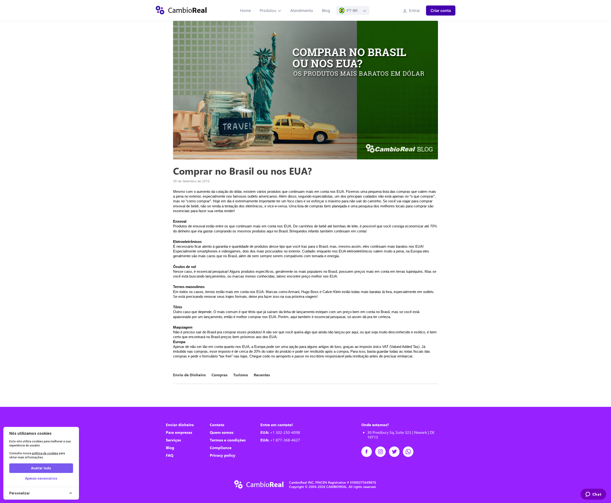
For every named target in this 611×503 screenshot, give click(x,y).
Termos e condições (228, 440)
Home (245, 10)
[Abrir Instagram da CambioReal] (382, 451)
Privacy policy (222, 455)
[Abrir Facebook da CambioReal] (368, 451)
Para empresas (179, 432)
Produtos (268, 10)
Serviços (173, 440)
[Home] (181, 10)
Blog (326, 10)
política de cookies (45, 453)
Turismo (240, 374)
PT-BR (352, 10)
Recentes (262, 374)
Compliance (221, 447)
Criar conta (441, 10)
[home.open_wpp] (410, 451)
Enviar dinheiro (180, 424)
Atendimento (301, 10)
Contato (217, 424)
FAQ (169, 455)
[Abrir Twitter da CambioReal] (396, 451)
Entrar (414, 10)
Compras (219, 374)
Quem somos (221, 432)
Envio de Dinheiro (189, 374)
